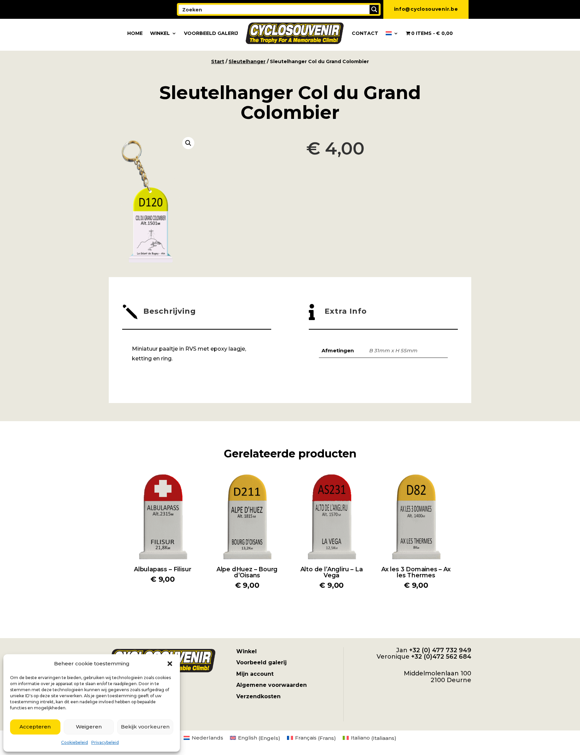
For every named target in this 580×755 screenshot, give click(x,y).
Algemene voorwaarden (271, 685)
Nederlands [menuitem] (207, 738)
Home (135, 33)
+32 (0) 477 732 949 (440, 650)
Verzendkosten (258, 696)
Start (217, 61)
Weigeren (89, 726)
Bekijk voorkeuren (145, 726)
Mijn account (255, 674)
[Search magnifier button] (374, 9)
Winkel (160, 33)
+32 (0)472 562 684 (441, 656)
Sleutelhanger (247, 61)
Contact (365, 33)
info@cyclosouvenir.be (426, 9)
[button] (169, 663)
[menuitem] (392, 33)
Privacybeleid (105, 742)
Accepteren (35, 726)
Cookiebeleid (74, 742)
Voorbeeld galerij (211, 33)
